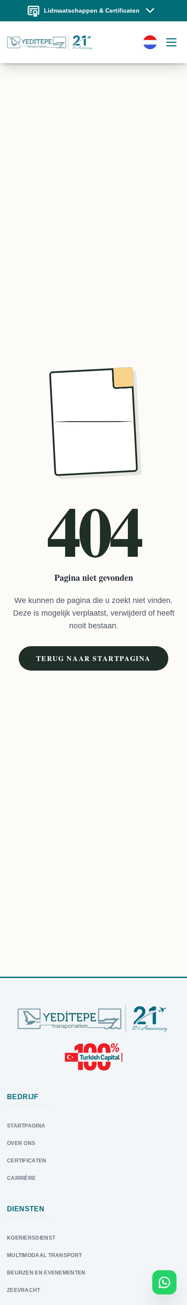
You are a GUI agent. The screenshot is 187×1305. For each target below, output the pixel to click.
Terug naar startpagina (93, 658)
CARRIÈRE (21, 1178)
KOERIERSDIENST (31, 1238)
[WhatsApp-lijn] (164, 1282)
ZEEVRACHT (23, 1290)
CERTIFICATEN (27, 1161)
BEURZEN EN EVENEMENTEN (46, 1273)
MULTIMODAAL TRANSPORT (44, 1255)
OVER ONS (21, 1143)
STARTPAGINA (26, 1126)
